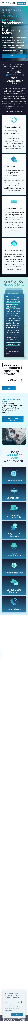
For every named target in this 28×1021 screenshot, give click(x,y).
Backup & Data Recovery (14, 590)
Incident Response (14, 572)
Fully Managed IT (14, 480)
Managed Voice (14, 609)
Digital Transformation (14, 554)
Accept (17, 1014)
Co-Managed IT (14, 497)
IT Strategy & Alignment (14, 535)
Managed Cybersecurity (14, 516)
